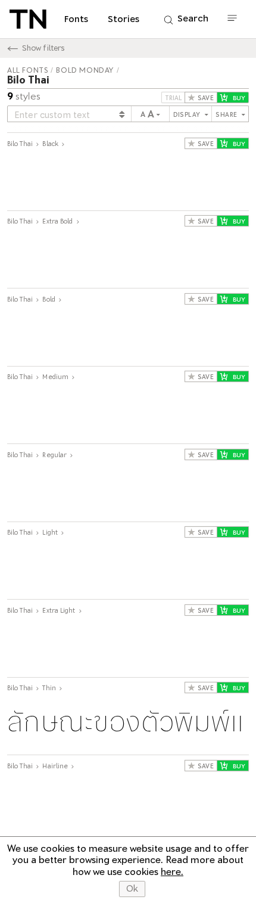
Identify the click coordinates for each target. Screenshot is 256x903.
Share (227, 114)
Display (187, 114)
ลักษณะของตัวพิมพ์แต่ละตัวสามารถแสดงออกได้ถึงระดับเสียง (128, 179)
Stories (123, 19)
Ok (132, 888)
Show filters (43, 48)
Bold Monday (85, 70)
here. (172, 871)
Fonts (76, 19)
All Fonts (27, 70)
